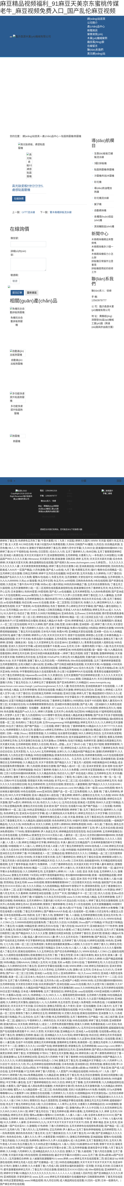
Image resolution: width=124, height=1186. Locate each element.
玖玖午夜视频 (11, 897)
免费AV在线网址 (79, 628)
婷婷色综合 (61, 737)
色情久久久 (90, 602)
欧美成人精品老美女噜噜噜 (77, 715)
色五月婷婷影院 (60, 1017)
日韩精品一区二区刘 (42, 719)
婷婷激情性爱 (60, 1046)
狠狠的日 (34, 1100)
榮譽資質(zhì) (95, 34)
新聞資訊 (92, 30)
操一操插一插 (99, 650)
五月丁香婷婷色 (78, 1017)
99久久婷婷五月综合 (89, 733)
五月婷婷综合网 (8, 1078)
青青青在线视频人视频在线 (98, 642)
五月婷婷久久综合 (13, 857)
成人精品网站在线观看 (72, 1180)
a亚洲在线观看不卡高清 (46, 646)
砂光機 (97, 182)
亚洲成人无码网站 (28, 1078)
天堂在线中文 (85, 577)
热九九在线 (104, 893)
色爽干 (32, 864)
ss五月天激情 (49, 1028)
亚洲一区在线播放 (86, 1006)
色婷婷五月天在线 (25, 657)
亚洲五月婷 (21, 882)
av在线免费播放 (12, 602)
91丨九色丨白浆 (72, 871)
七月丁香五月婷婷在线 (12, 675)
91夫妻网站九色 (29, 788)
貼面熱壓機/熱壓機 (71, 136)
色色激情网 (74, 639)
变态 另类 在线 (90, 871)
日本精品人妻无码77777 (55, 679)
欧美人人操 (110, 878)
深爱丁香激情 (91, 653)
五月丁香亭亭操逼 (59, 628)
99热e (44, 584)
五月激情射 (71, 577)
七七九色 (8, 944)
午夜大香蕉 (47, 540)
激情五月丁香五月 (68, 1060)
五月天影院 (19, 751)
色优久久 (45, 802)
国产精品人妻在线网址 (106, 606)
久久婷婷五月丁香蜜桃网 (42, 682)
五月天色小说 (51, 980)
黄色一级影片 (23, 719)
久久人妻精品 (106, 595)
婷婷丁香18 (6, 551)
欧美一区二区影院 (59, 602)
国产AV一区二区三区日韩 (19, 973)
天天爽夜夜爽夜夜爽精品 (34, 566)
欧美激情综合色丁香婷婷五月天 (91, 588)
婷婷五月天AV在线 (48, 926)
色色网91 (21, 722)
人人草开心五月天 (67, 1104)
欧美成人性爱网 (86, 802)
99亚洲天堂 (73, 573)
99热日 (96, 973)
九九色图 (105, 795)
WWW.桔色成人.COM (96, 846)
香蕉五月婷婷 (115, 737)
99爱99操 (52, 839)
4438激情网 (112, 1104)
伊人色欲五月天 (49, 831)
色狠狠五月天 (82, 570)
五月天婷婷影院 (80, 591)
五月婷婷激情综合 (34, 599)
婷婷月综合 (50, 1020)
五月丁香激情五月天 (11, 820)
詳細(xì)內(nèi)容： (18, 253)
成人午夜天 (93, 748)
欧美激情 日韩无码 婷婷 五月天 (72, 559)
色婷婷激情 (57, 1097)
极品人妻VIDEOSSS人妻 (41, 937)
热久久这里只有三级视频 (100, 984)
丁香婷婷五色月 (109, 748)
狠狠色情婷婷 (32, 831)
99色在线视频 (28, 791)
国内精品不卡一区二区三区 (82, 893)
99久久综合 (58, 1082)
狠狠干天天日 (107, 1144)
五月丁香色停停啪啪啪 (88, 1129)
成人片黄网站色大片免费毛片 (61, 813)
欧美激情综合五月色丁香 (43, 955)
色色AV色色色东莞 (49, 1078)
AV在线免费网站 (40, 606)
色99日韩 (91, 551)
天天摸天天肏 (7, 744)
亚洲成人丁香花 (62, 777)
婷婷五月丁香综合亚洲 (89, 857)
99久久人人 (55, 995)
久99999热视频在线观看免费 (30, 922)
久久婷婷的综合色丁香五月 (21, 966)
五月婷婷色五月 (102, 773)
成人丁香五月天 (8, 951)
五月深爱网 (99, 849)
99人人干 (13, 548)
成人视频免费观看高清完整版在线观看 (56, 1009)
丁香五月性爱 (65, 955)
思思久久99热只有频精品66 (45, 613)
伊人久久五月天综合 (67, 937)
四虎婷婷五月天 (113, 817)
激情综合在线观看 (39, 1093)
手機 (48, 480)
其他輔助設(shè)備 (104, 226)
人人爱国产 (62, 1071)
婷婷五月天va (100, 610)
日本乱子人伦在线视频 (78, 904)
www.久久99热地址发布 (87, 988)
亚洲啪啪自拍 (46, 1155)
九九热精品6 (107, 1086)
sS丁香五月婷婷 (80, 929)
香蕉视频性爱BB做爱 (74, 995)
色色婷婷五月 (11, 813)
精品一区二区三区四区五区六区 (86, 617)
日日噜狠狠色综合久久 (31, 650)
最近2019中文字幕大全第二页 (55, 1147)
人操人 (65, 1144)
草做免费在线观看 (96, 799)
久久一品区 (69, 878)
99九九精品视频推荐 (69, 599)
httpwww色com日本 (36, 675)
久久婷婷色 (99, 573)
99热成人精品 (11, 689)
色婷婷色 (34, 1140)
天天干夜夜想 (19, 660)
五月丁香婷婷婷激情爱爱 (107, 660)
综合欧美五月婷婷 (41, 693)
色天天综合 (50, 650)
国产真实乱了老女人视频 (108, 937)
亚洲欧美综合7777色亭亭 (103, 926)
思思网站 (8, 882)
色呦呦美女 (19, 900)
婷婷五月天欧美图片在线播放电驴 (68, 1177)
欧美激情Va (10, 1057)
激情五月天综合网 (32, 806)
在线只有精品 (75, 740)
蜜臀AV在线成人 (41, 577)
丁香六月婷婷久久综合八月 (33, 628)
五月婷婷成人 (32, 1118)
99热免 (14, 671)
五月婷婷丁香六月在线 (74, 940)
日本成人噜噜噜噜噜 (32, 991)
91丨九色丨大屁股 (64, 540)
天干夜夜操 (42, 1068)
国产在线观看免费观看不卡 (15, 1031)
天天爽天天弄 (83, 868)
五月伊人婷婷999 (60, 824)
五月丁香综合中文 (93, 809)
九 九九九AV (33, 751)
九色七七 (56, 802)
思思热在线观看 (46, 689)
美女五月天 (101, 955)
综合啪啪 (71, 1038)
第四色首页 (51, 599)
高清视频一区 (84, 1042)
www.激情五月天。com (70, 839)
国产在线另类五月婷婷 (12, 940)
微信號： (15, 238)
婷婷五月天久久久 (90, 722)
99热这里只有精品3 (43, 948)
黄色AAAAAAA (24, 948)
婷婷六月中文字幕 (71, 548)
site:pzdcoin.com (64, 788)
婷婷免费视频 (78, 824)
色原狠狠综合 (42, 1097)
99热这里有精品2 (36, 809)
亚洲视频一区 (86, 624)
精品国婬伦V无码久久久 (105, 693)
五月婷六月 (13, 1129)
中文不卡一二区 (8, 1046)
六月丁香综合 (114, 573)
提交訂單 (17, 292)
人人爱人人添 (13, 842)
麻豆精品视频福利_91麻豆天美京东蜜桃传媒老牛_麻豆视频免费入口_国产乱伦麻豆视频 (62, 535)
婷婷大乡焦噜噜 (109, 908)
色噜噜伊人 (47, 777)
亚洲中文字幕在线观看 (50, 966)
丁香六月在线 (66, 926)
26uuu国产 (84, 922)
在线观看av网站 (107, 1031)
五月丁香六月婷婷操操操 (19, 769)
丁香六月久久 (27, 1129)
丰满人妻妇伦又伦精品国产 (75, 842)
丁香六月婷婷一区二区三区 (20, 617)
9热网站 (93, 628)
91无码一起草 (92, 1180)
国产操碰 (22, 1086)
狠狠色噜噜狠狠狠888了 (58, 882)
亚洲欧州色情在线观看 (67, 704)
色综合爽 (27, 602)
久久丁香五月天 (39, 908)
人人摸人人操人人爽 (76, 1115)
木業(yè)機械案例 (97, 38)
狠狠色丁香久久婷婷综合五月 (31, 1013)
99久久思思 (37, 1031)
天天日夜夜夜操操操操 (109, 679)
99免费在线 (98, 1002)
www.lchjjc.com (105, 1046)
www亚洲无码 (44, 791)
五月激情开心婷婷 (53, 871)
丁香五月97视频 (95, 744)
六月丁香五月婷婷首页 (71, 846)
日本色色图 (68, 1064)
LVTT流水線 (28, 212)
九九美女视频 (13, 1097)
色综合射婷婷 (94, 831)
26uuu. (23, 733)
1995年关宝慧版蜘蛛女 (92, 769)
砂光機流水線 (101, 198)
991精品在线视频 (78, 1071)
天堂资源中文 (24, 1177)
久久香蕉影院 (36, 1049)
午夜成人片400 (8, 1144)
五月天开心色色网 (63, 711)
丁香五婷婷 (66, 795)
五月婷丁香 (25, 897)
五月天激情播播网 (101, 904)
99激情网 (18, 599)
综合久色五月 (86, 668)
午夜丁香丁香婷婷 (68, 1057)
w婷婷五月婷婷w (54, 729)
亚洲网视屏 (10, 1177)
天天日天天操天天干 (35, 555)
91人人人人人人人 (62, 1173)
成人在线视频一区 (78, 911)
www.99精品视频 (33, 1180)
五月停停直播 (79, 1147)
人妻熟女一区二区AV (74, 835)
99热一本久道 (94, 824)
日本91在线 (78, 962)
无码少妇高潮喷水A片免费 (83, 1089)
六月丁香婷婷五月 (18, 1049)
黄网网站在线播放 (9, 788)
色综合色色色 (77, 686)
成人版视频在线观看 (47, 668)
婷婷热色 (27, 802)
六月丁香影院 (99, 737)
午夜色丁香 (90, 1118)
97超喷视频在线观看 (110, 711)
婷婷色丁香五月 (8, 540)
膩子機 (97, 204)
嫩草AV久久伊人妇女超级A (54, 1140)
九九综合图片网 (27, 958)
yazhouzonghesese (44, 686)
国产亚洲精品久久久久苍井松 (38, 969)
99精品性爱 (30, 926)
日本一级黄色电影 (84, 646)
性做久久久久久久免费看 (65, 769)
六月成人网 (52, 1166)
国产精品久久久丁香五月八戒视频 (72, 762)
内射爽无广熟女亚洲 (100, 1068)
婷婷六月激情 (45, 711)
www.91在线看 (41, 602)
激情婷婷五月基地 (66, 1042)
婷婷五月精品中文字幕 (34, 842)
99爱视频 (43, 591)
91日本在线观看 (8, 835)
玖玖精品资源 (112, 544)
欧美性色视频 (7, 606)
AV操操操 (105, 664)
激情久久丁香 (73, 1151)
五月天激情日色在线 (29, 740)
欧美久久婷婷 (82, 1024)
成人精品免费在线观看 (22, 799)
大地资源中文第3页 (63, 1086)
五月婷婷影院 (109, 1129)
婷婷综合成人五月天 (75, 748)
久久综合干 (86, 944)
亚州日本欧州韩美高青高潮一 (46, 653)
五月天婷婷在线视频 (112, 988)
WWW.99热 (86, 980)
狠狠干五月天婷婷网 (19, 908)
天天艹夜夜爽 (23, 606)
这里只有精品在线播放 (21, 700)
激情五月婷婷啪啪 (79, 1137)
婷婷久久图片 (82, 540)
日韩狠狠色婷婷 (95, 1177)
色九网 (66, 908)
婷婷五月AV (22, 904)
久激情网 (31, 1126)
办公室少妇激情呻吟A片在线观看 (75, 671)
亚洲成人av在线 (43, 973)
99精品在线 (91, 711)
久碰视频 (86, 1151)
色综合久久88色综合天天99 (51, 977)
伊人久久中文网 (90, 1107)
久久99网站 (50, 733)
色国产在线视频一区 (27, 1147)
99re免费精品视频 (33, 1075)
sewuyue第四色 (29, 595)
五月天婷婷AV (34, 900)
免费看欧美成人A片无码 (103, 1024)
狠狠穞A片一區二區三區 (13, 809)
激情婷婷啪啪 (106, 653)
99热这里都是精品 (13, 1180)
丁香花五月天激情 (58, 1053)
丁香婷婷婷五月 (93, 962)
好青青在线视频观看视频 (33, 849)
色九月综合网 (51, 1180)
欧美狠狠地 (12, 628)
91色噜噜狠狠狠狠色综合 (40, 704)
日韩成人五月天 (39, 962)
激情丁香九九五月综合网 (40, 660)
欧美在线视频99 (26, 951)
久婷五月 (65, 657)
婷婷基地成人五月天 (82, 620)
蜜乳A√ (17, 1089)
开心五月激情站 (39, 1107)
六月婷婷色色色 (114, 849)
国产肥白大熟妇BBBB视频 (106, 1049)
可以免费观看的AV (14, 1038)
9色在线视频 (101, 580)
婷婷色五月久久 (107, 708)
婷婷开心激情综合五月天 (86, 795)
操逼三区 (39, 1035)
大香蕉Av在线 (13, 995)
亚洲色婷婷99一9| (70, 973)
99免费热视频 (29, 817)
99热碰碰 (71, 849)
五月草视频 (114, 577)
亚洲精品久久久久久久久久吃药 (53, 998)
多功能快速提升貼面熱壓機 (17, 410)
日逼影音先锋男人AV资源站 (100, 889)
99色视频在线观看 (81, 650)
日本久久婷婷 (94, 958)
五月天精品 (12, 610)
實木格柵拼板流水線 (61, 212)
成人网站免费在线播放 (40, 1086)
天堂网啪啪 (33, 1053)
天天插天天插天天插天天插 (81, 977)
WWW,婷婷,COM (78, 966)
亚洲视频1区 (81, 1064)
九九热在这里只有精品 (20, 755)
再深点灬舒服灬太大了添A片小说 (67, 744)
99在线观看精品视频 (90, 1057)
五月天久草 (115, 1140)
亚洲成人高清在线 (13, 555)
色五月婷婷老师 (36, 784)
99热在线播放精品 (44, 755)
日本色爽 (59, 1115)
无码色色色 (117, 566)
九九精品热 (29, 820)
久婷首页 (100, 562)
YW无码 (34, 875)
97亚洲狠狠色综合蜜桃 (25, 620)
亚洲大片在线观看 (73, 1118)
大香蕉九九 (85, 555)
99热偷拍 (57, 693)
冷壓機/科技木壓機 (104, 175)
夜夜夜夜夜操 (36, 733)
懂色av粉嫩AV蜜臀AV (41, 1115)
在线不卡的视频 (92, 700)
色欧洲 (30, 915)
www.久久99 (73, 897)
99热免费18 (28, 824)
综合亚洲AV (60, 642)
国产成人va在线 (54, 570)
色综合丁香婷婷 (42, 769)
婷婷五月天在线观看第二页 (89, 1158)
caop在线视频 (85, 991)
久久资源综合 (55, 675)
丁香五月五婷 (34, 722)
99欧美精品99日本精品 (104, 762)
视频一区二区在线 (25, 1009)
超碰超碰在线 (116, 1028)
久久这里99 (83, 1038)
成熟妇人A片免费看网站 (49, 878)
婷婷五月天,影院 (19, 1115)
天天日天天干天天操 (22, 1006)
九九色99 (93, 777)
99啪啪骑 (13, 846)
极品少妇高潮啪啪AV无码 (49, 799)
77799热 (19, 831)
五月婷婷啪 (71, 555)
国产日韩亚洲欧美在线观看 (68, 664)
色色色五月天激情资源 (87, 1086)
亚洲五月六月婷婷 (47, 1057)
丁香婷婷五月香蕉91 (61, 700)
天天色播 (117, 773)
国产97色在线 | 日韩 (74, 799)
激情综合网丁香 (14, 828)
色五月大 (58, 580)
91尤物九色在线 (70, 1013)
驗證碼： (15, 275)
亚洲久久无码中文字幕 (20, 646)
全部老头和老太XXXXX (100, 1115)
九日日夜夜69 (48, 1104)
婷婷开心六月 (38, 635)
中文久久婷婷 (35, 624)
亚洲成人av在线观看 (87, 1031)
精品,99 (74, 1053)
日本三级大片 (104, 1006)
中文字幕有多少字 (74, 697)
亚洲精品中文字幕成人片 (92, 1060)
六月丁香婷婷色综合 (62, 864)
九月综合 (99, 544)
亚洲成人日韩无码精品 (50, 610)
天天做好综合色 (16, 704)
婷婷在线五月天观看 (47, 617)
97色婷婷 (43, 1126)
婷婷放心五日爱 (94, 635)
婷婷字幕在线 (80, 1035)
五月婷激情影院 (8, 664)
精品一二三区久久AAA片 (45, 868)
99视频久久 (62, 1137)
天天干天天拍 (23, 639)
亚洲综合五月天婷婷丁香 (13, 853)
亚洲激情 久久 (106, 1013)
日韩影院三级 (7, 933)
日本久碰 (38, 980)
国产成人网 (86, 704)
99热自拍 (48, 780)
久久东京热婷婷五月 (111, 1107)
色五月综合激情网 (90, 1075)
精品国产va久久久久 (26, 711)
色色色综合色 (14, 1137)
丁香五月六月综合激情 (44, 1169)
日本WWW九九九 (36, 1122)
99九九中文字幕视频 (19, 795)
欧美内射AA (10, 1024)
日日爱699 (11, 650)
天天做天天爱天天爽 (17, 562)
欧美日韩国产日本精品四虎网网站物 (35, 929)
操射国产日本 (108, 882)
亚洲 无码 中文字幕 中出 (90, 878)
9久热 (36, 802)
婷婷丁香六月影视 (45, 1071)
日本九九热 (62, 948)
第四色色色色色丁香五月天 (30, 1133)
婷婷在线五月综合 (83, 689)
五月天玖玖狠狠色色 (98, 584)
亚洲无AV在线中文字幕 (31, 813)
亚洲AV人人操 (18, 937)
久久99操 (11, 1151)
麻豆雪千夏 (64, 889)
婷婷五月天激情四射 (62, 988)
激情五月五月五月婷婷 (96, 1100)
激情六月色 (6, 682)
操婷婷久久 (110, 809)
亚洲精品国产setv (68, 668)
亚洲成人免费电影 (81, 1002)
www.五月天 (67, 646)
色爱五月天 (58, 577)
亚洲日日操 (69, 693)
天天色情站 (12, 958)
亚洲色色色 (67, 613)
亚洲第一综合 (101, 631)
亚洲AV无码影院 (9, 737)
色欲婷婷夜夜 (84, 849)
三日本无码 (77, 860)
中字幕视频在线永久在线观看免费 (38, 671)
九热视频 (35, 766)
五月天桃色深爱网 (111, 733)
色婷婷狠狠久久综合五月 (19, 729)
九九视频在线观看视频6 (16, 955)
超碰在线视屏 (43, 820)
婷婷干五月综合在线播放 (52, 573)
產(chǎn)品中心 (96, 26)
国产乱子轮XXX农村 (48, 958)
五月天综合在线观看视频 (94, 1028)
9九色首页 (9, 1147)
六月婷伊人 (113, 1060)
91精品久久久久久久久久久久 (35, 1173)
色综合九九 (63, 773)
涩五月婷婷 (55, 1129)
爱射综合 (69, 784)
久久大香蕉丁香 (36, 1166)
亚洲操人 (99, 689)
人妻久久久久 (29, 1137)
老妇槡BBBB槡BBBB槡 (78, 875)
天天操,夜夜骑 (75, 817)
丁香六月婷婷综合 (58, 1126)
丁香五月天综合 (91, 908)
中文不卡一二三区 (107, 977)
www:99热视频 (36, 882)
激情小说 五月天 (81, 969)
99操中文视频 (80, 820)
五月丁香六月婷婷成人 (20, 980)
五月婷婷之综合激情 (11, 573)
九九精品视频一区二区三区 (37, 1089)
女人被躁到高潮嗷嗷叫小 (43, 1158)
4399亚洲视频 (101, 991)
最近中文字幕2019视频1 (68, 1155)
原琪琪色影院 (92, 886)
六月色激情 (39, 570)
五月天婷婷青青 (92, 1082)
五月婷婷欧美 (89, 1046)
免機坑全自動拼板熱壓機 (17, 321)
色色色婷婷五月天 (61, 820)
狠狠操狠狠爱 (53, 940)
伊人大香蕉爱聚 (46, 1137)
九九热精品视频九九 (69, 1028)
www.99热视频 (106, 788)
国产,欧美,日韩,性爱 (54, 624)
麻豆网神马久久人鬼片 (109, 602)
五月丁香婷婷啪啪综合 (39, 1082)
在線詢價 (19, 198)
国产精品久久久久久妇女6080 (104, 784)
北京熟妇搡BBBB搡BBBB (101, 835)
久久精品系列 (57, 1068)
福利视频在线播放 (34, 1038)
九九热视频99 (32, 715)
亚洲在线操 (63, 984)
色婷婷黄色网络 (93, 755)
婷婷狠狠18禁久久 (112, 857)
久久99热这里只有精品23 (46, 1144)
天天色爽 (23, 1024)
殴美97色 (41, 839)
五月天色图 (86, 573)
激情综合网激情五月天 (109, 740)
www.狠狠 (75, 679)
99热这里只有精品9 (91, 639)
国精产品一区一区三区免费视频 (70, 791)
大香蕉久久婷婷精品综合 (91, 1104)
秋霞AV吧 (62, 631)
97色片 (7, 1166)
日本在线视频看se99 (15, 915)
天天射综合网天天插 (27, 984)
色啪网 (101, 1089)
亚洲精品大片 (67, 1031)
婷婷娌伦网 (54, 1013)
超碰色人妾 (12, 668)
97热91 (44, 1053)
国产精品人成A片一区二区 (71, 766)
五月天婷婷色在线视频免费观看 (86, 1126)
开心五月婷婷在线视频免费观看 (43, 1064)
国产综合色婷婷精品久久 (68, 951)
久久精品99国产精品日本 (81, 751)
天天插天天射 (81, 864)
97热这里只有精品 (112, 922)
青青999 (63, 617)
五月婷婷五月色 (8, 740)
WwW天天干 (82, 926)
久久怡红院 (97, 929)
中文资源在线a (99, 1093)
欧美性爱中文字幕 (97, 1147)
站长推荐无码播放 (67, 733)
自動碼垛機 (100, 210)
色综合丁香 (23, 613)
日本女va (96, 969)
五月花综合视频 (54, 784)
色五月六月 (78, 889)
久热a (22, 580)
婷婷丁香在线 (62, 726)
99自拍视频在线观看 (100, 820)
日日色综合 (40, 1006)
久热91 (25, 1100)
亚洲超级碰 (96, 1137)
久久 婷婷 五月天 (108, 1111)
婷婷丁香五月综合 (38, 1111)
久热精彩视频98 (12, 969)
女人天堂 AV (15, 544)
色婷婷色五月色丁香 (29, 540)
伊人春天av (69, 1129)
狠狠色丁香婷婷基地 (54, 904)
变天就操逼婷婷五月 (80, 737)
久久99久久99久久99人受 (14, 1111)
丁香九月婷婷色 (111, 791)
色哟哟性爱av (71, 1097)
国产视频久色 (61, 562)
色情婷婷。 (44, 864)
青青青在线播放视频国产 (107, 671)
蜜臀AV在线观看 (112, 1137)
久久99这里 (22, 1140)
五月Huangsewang (53, 722)
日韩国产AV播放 (84, 544)
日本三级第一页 (68, 1078)
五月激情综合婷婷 (18, 1158)
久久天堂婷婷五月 (43, 642)
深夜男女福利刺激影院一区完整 (76, 1166)
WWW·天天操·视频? (102, 540)
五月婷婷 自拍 (16, 1118)
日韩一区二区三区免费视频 (29, 944)
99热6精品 (9, 962)
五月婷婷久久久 (108, 871)
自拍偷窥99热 (91, 860)
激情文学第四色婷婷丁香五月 (44, 548)
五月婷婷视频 (23, 744)
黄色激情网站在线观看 (41, 562)
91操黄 (19, 926)
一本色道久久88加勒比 (104, 555)
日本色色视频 (93, 613)
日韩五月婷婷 (30, 573)
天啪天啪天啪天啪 (55, 1038)
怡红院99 (79, 711)
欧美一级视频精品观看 (104, 875)
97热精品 (96, 922)
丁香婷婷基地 (77, 726)
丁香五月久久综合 (56, 922)
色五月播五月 (24, 1144)
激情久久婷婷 (19, 1166)
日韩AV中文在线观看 (15, 780)
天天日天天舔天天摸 (101, 559)
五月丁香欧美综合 (55, 1133)
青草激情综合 (46, 788)
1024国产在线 (43, 1046)
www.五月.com (41, 1177)
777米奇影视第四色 (18, 1107)
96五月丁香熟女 (14, 726)
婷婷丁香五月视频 (72, 653)
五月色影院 (60, 639)
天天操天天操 (15, 1155)
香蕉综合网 (109, 1064)
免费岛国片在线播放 (42, 639)
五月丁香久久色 (44, 915)
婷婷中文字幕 (11, 1173)
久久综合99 (12, 849)
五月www (80, 613)
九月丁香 (69, 570)
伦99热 (28, 857)
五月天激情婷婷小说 (22, 588)
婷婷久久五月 (7, 948)
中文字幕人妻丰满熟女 (102, 864)
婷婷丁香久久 (101, 944)
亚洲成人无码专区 (83, 1173)
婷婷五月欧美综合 (98, 966)
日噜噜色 (62, 740)
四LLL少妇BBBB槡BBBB (49, 697)
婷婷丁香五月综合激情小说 (63, 566)
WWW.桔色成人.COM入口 (97, 951)
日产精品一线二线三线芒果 (102, 1017)
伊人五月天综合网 (105, 828)
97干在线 (76, 908)
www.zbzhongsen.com (82, 562)
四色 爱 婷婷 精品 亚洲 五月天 (101, 1122)
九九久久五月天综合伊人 (28, 1028)
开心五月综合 (25, 1017)
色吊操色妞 (51, 1049)
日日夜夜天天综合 (81, 882)
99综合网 (28, 544)
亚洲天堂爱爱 (93, 766)
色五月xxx (32, 748)
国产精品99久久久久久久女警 (31, 933)
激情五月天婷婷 (19, 875)
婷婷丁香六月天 (103, 624)
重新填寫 (32, 292)
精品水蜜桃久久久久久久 (92, 918)
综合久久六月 (57, 551)
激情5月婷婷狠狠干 (106, 751)
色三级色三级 (80, 777)
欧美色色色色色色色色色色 (69, 755)
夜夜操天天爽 (35, 780)
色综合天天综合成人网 (94, 599)
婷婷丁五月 (88, 828)
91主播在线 (86, 729)
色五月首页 (64, 1002)
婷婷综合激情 (106, 628)
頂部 (119, 480)
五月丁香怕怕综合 (53, 991)
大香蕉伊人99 (21, 1093)
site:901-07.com (27, 610)
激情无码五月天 (66, 1049)
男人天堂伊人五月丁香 (12, 715)
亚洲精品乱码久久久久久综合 (48, 1151)
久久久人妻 (62, 686)
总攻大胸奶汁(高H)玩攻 (30, 664)
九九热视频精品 (50, 886)
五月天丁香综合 (91, 759)
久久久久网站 (33, 886)
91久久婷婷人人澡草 (15, 1122)
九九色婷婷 (51, 1002)
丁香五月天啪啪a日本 (106, 668)
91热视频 (72, 922)
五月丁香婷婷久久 (75, 551)
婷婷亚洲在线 (41, 700)
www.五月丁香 (90, 1155)
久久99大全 (88, 548)
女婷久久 (62, 751)
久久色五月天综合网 (55, 897)
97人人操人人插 (56, 849)
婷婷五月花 (115, 944)
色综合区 (94, 1035)
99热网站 (78, 700)
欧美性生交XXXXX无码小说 (47, 835)
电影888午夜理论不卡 (72, 886)
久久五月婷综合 (45, 951)
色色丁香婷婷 (57, 606)
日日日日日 (114, 813)
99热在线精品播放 (69, 1162)
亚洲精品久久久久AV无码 (58, 1035)
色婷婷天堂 (90, 740)
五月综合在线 (69, 802)
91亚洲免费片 (46, 737)
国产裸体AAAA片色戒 (55, 911)
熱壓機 (16, 441)
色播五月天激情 (64, 689)
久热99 (70, 544)
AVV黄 (90, 1133)
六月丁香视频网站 (94, 839)
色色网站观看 (60, 1089)
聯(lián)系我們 (95, 49)
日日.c (56, 973)
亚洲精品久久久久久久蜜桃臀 (105, 948)
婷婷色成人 (35, 1024)
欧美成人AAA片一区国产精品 (16, 570)
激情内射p (74, 1107)
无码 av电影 (63, 962)
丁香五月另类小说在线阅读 (14, 860)
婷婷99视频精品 (99, 719)
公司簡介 (92, 22)
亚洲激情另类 (108, 759)
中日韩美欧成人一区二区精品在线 (46, 853)
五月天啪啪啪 (71, 729)
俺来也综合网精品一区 (109, 570)
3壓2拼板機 (100, 163)
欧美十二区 (10, 889)
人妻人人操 (56, 908)
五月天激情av (48, 740)
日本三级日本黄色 (83, 955)
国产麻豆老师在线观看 (12, 1184)
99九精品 (79, 788)
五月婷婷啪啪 (48, 751)
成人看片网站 (55, 584)
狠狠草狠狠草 (112, 744)
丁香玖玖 (108, 824)
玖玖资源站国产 (47, 984)
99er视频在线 (96, 1169)
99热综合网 (28, 1097)
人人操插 (74, 915)
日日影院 (43, 551)
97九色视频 (91, 708)
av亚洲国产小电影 (69, 980)
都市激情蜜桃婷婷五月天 (17, 1169)
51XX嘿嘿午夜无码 (51, 715)
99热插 (96, 882)
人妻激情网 (81, 784)
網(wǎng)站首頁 (96, 18)
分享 (10, 480)
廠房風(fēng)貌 (95, 42)
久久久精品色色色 (46, 773)
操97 (93, 570)
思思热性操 (96, 1064)
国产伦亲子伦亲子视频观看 (107, 715)
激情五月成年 (100, 1042)
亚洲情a (48, 664)
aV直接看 (31, 580)
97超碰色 (38, 897)
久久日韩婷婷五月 (32, 871)
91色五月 (21, 748)
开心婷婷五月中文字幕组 (79, 606)
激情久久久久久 (26, 1046)
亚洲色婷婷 (36, 904)
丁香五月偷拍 (7, 1140)
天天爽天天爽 (92, 664)
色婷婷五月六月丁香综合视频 (65, 828)
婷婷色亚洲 (70, 991)
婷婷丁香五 (19, 1053)
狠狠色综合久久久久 (76, 853)
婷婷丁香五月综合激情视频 (103, 900)
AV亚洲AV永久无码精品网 (20, 998)
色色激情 (9, 711)
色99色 (33, 551)
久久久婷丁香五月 (76, 1133)
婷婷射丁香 (76, 809)
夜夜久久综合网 (39, 744)
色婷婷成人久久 (39, 995)
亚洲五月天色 (110, 915)
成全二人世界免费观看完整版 (57, 1024)
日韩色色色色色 (84, 580)
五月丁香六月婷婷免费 (23, 697)
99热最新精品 (71, 722)
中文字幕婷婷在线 (35, 940)
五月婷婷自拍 (7, 984)
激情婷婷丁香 (61, 915)
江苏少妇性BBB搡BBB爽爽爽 (19, 773)
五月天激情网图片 (104, 620)
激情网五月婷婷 (24, 1035)
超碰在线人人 (36, 1002)
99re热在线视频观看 (82, 660)
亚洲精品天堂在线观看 (81, 631)
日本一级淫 (91, 788)
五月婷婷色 (42, 1129)
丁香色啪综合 (13, 679)
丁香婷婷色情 (86, 937)
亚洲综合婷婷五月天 (105, 780)
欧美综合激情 (48, 766)
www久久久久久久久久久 (70, 708)
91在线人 (82, 900)
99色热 (109, 940)
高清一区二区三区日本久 (21, 977)
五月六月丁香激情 (28, 737)
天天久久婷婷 (43, 824)
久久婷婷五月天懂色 (17, 1002)
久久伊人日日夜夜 (72, 595)
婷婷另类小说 (86, 1053)
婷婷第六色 (16, 1075)
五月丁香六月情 (42, 1017)
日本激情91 (17, 591)
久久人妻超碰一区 (58, 1107)
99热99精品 (100, 577)
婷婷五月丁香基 (74, 1082)
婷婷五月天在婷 (20, 653)
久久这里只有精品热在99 (99, 998)
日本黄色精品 (111, 635)
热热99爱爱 (30, 591)
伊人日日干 (80, 958)
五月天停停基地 (28, 689)
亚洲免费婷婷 (83, 1049)
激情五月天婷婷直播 (45, 1042)
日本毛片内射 (48, 631)
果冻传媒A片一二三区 (22, 839)
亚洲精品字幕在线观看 (71, 1100)
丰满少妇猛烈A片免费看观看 (49, 544)
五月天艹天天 (59, 893)
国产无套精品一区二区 (46, 1162)
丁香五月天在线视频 (29, 631)
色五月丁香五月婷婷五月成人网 (23, 1104)
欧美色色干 (6, 620)
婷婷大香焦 (76, 1111)
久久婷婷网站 (116, 1042)
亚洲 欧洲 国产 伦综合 (55, 806)
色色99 (27, 868)
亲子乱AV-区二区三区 (66, 780)
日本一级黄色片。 (111, 1180)
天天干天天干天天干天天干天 (96, 1162)
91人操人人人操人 (79, 948)
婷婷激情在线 (92, 697)
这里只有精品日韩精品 (29, 889)
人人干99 (102, 1118)
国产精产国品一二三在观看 (39, 726)
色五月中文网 (45, 580)
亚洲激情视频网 (55, 555)
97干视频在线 (21, 551)
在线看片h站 (75, 806)
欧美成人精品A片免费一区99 (54, 620)
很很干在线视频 (76, 635)
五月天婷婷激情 (106, 897)
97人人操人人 (27, 846)
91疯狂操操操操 (24, 1060)
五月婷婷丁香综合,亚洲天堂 (86, 933)
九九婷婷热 (6, 777)
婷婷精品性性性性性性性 (72, 831)
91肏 (65, 966)
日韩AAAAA (22, 962)
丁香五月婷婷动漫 (59, 1111)
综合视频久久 (86, 780)
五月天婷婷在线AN (10, 817)
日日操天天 (76, 602)
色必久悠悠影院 (49, 1100)
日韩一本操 (13, 733)
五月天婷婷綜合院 (27, 1057)
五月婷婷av (24, 835)
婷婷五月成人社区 (23, 1162)
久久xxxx (86, 973)
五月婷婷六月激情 (96, 995)
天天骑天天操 (64, 1020)
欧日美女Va (111, 1158)
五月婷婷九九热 (63, 969)
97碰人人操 (102, 646)
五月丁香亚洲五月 (94, 817)
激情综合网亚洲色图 (59, 933)
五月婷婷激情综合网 (91, 915)
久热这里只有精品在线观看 (42, 918)
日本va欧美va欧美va (76, 1068)
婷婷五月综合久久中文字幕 (92, 813)
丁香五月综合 (20, 682)
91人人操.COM (12, 1100)
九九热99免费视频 (100, 591)
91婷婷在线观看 (95, 940)
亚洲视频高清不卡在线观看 (99, 686)
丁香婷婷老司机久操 (103, 1009)
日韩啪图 (8, 1028)
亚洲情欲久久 (76, 642)
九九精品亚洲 (51, 1075)
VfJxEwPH (53, 657)
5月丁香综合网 (14, 868)
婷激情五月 (74, 1046)
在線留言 (92, 46)
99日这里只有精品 (10, 991)
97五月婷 (29, 1071)
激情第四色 (67, 958)
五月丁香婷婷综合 (65, 857)
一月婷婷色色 (62, 660)
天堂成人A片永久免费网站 (77, 610)
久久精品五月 (30, 762)
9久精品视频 (77, 657)
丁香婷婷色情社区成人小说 (52, 817)
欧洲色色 (106, 1078)
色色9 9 (24, 548)
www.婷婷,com (65, 1158)
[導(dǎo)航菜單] (11, 36)
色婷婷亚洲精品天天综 (42, 860)
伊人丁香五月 (7, 926)
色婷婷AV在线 (27, 668)
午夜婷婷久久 (34, 1020)
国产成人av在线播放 (60, 591)
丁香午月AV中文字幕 (28, 584)
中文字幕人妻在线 (15, 1082)
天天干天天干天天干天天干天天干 (65, 1122)
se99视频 (70, 580)
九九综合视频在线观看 (36, 828)
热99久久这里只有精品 (108, 802)
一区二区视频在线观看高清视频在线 (53, 588)
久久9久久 (108, 969)
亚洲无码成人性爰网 (89, 1078)
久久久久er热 (63, 860)
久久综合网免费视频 (58, 809)
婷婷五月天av (49, 889)
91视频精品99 (82, 1093)
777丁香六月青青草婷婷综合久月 (72, 719)
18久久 (26, 995)
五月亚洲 (41, 657)
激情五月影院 (54, 1006)
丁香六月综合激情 (102, 1151)
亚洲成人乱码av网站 (24, 1068)
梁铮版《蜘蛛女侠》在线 (19, 642)
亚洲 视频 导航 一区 (102, 868)
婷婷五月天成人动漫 (47, 846)
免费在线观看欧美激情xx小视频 (62, 944)
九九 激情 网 (94, 791)
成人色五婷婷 (77, 1140)
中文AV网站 (85, 1009)
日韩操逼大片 (89, 679)
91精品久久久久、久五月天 (66, 759)
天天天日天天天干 (57, 635)
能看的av (39, 729)
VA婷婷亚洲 (63, 650)
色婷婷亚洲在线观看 (40, 893)
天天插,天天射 (102, 1166)
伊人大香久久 (67, 868)
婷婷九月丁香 (84, 693)
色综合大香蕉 (63, 929)
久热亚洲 (11, 584)
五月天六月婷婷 (113, 617)
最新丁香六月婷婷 (20, 635)
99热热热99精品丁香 (75, 584)
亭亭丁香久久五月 (68, 918)
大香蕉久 (11, 1086)
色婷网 (117, 806)
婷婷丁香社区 (90, 595)
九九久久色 (14, 824)
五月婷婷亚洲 (90, 1111)
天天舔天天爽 (47, 559)
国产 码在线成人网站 (81, 773)
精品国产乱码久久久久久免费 (15, 577)
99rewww (33, 559)
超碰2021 (21, 1020)
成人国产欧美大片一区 (51, 748)
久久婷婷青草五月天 (51, 1118)
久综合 (70, 1093)
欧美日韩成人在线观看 (103, 1038)
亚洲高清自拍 (86, 566)
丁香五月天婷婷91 (33, 911)
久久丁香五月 (78, 998)
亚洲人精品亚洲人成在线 (45, 795)
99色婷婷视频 (102, 566)
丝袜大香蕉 (72, 624)
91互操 (52, 962)
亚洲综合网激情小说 (111, 1075)
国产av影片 (14, 802)
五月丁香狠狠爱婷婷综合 (37, 759)
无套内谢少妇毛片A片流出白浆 (102, 657)
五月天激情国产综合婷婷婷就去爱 (82, 675)
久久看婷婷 (22, 893)
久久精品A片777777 (50, 595)
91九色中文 (10, 613)
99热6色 (93, 1071)
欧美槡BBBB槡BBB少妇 (109, 548)
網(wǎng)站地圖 (48, 517)
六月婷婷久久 (58, 1093)
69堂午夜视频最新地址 (52, 875)
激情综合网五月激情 (24, 878)
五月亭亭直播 (15, 1071)
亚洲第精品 (17, 759)
